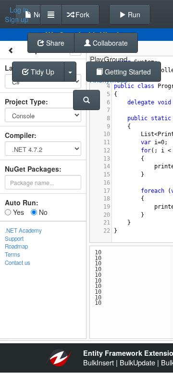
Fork (81, 14)
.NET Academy (23, 230)
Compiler (19, 135)
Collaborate (109, 43)
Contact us (17, 262)
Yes (17, 212)
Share (54, 43)
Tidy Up (41, 71)
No (42, 212)
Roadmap (16, 246)
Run (133, 14)
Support (14, 238)
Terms (12, 254)
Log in (19, 9)
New (39, 14)
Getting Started (127, 71)
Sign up (16, 19)
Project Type (25, 101)
